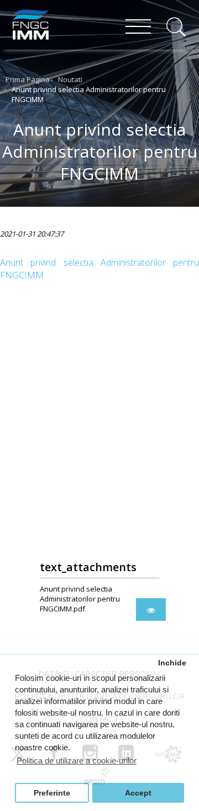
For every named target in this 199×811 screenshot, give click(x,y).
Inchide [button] (172, 663)
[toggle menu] (138, 27)
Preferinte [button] (52, 793)
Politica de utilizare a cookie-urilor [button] (77, 760)
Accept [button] (138, 793)
